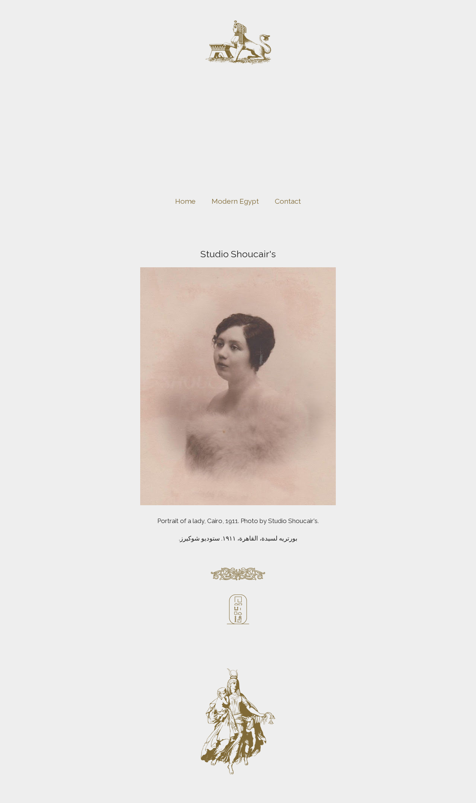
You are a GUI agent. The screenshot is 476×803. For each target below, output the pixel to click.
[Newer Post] (80, 598)
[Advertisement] (238, 137)
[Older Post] (396, 598)
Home (185, 201)
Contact (288, 201)
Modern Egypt (235, 201)
